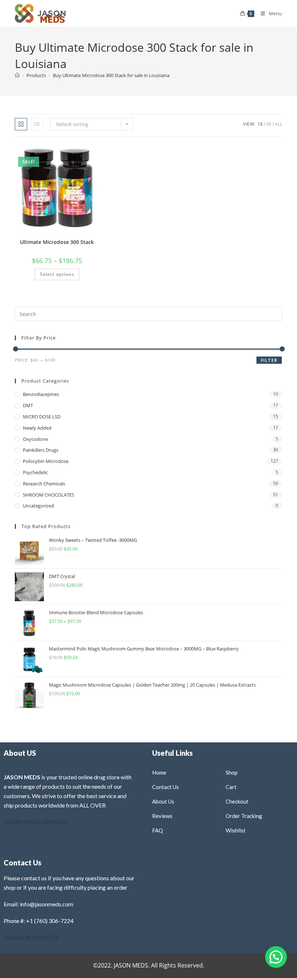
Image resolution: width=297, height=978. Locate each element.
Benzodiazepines (41, 394)
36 (268, 124)
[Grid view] (21, 124)
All (278, 124)
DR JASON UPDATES (31, 937)
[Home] (17, 75)
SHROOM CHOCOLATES (48, 495)
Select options (57, 274)
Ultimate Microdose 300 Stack (57, 242)
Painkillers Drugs (40, 450)
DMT (28, 405)
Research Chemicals (44, 483)
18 (260, 124)
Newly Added (37, 428)
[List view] (37, 124)
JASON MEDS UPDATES (35, 821)
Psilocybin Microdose (45, 461)
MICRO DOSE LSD (41, 416)
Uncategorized (38, 505)
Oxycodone (35, 439)
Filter (269, 360)
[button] (76, 152)
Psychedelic (35, 472)
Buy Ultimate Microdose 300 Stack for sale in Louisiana (111, 75)
